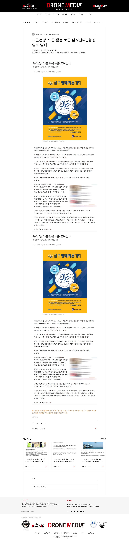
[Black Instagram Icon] (71, 511)
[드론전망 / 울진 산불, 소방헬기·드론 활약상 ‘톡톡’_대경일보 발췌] (64, 449)
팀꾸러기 (35, 8)
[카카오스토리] (68, 511)
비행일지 (65, 22)
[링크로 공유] (46, 423)
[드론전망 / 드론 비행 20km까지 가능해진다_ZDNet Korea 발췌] (93, 449)
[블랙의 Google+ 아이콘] (84, 511)
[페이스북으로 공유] (33, 423)
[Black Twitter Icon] (78, 511)
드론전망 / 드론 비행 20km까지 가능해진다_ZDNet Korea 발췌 (92, 460)
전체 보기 (103, 438)
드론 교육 (36, 22)
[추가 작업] (96, 34)
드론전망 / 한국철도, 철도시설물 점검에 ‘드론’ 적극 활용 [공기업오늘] (35, 460)
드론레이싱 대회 (55, 22)
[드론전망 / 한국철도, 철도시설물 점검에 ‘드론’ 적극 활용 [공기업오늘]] (36, 449)
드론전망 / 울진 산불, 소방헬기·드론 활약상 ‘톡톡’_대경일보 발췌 (64, 460)
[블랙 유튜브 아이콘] (81, 511)
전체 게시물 (26, 22)
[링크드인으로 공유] (41, 423)
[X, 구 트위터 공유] (37, 423)
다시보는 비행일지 (77, 22)
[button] (103, 22)
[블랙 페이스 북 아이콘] (74, 511)
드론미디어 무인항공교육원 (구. (28, 8)
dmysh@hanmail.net (37, 503)
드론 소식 (88, 22)
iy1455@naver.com (49, 503)
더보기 (96, 22)
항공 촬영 (44, 22)
